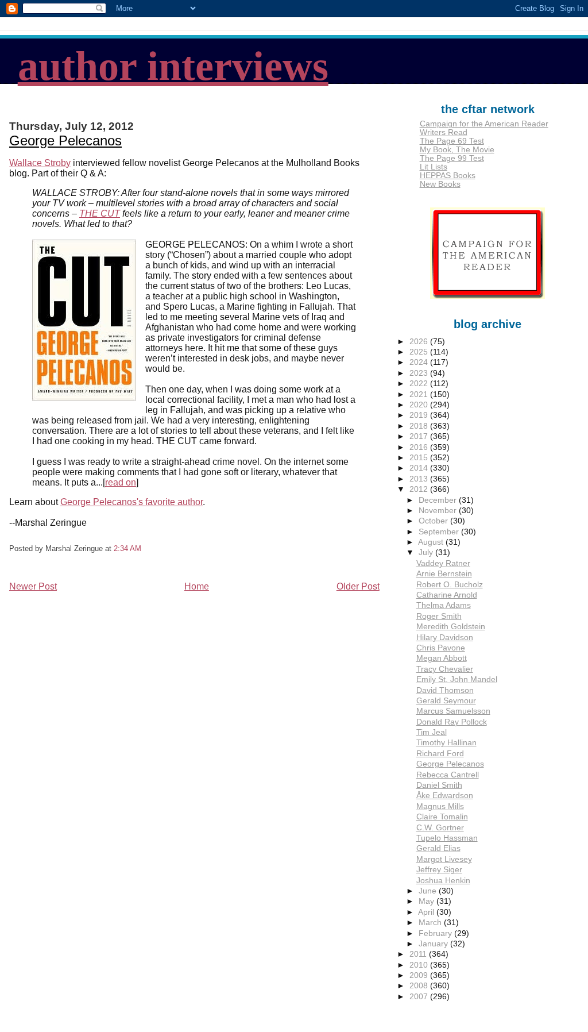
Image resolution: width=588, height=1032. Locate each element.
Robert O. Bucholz (449, 584)
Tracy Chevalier (444, 669)
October (434, 521)
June (429, 891)
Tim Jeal (431, 732)
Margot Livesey (444, 859)
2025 (419, 352)
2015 (419, 457)
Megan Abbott (441, 658)
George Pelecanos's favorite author (131, 502)
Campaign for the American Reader (484, 124)
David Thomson (445, 690)
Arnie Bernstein (444, 573)
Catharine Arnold (446, 595)
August (432, 542)
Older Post (358, 586)
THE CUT (99, 213)
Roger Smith (439, 616)
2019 (419, 415)
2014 (419, 468)
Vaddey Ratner (443, 563)
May (427, 901)
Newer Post (33, 586)
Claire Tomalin (442, 816)
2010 (419, 965)
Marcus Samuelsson (453, 711)
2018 (419, 426)
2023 (419, 373)
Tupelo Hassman (447, 838)
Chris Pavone (440, 648)
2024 (419, 362)
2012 (419, 489)
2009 (419, 975)
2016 (419, 447)
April (427, 912)
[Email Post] (145, 548)
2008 (419, 985)
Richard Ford (440, 753)
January (434, 943)
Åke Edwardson (444, 795)
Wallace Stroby (40, 163)
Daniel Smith (439, 785)
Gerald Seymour (446, 700)
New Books (440, 184)
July (427, 552)
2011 (419, 954)
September (440, 531)
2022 (419, 383)
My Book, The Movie (457, 149)
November (439, 510)
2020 (419, 405)
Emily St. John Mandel (456, 679)
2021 (419, 394)
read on (120, 482)
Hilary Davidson (444, 637)
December (439, 500)
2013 (419, 479)
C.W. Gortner (440, 827)
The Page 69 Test (452, 141)
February (436, 933)
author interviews (173, 66)
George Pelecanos (65, 140)
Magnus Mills (440, 806)
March (431, 922)
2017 (419, 436)
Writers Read (443, 132)
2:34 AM (127, 548)
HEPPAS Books (447, 175)
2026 (419, 341)
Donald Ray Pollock (451, 722)
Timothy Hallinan (446, 742)
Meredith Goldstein (450, 626)
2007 (419, 996)
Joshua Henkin (443, 880)
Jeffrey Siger (439, 869)
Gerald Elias (438, 848)
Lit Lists (433, 167)
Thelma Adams (443, 605)
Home (196, 586)
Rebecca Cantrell (447, 775)
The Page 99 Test (452, 158)
